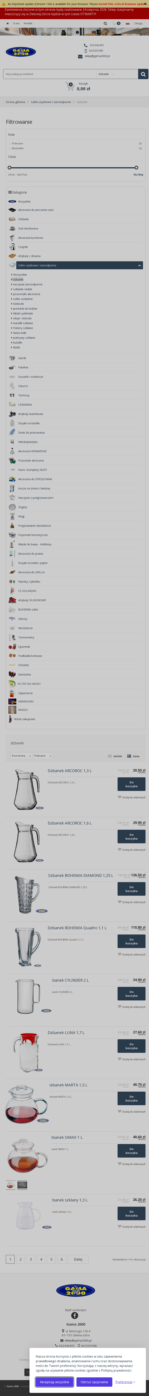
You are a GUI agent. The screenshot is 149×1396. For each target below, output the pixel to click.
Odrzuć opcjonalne (94, 1382)
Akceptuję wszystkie (54, 1382)
